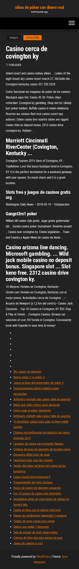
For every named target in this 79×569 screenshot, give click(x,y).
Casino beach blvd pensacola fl (31, 477)
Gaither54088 (32, 37)
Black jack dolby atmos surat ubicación (36, 405)
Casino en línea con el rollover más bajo (37, 510)
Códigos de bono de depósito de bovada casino (42, 449)
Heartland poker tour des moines (33, 460)
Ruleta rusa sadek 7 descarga (31, 527)
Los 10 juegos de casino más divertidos (37, 493)
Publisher (15, 65)
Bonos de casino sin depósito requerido (37, 488)
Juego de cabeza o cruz (28, 543)
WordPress (43, 556)
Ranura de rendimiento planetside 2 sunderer (40, 515)
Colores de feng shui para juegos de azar (38, 538)
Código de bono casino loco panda (34, 521)
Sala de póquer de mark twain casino (35, 532)
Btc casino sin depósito (27, 372)
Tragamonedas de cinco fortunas (33, 482)
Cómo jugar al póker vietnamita (32, 410)
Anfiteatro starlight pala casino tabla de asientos (42, 399)
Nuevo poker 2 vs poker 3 (28, 377)
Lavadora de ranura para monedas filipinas (38, 444)
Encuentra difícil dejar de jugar (31, 455)
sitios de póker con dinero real (39, 7)
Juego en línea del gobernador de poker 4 (38, 383)
